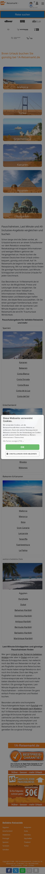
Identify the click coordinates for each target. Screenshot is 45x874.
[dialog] (22, 437)
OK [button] (22, 447)
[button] (22, 441)
